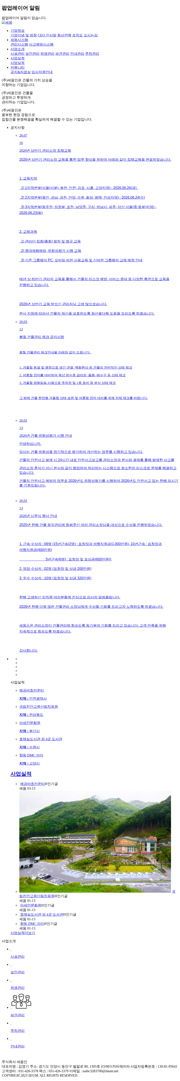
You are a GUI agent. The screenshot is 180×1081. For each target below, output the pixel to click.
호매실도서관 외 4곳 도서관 (41, 914)
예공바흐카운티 (32, 784)
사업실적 (18, 63)
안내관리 (77, 53)
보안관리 (32, 53)
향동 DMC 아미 (32, 924)
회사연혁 (64, 35)
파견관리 (62, 53)
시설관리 (18, 53)
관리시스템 (19, 44)
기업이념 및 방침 (24, 35)
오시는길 (91, 35)
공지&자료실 (21, 72)
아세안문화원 (30, 905)
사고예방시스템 (41, 44)
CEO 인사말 (47, 35)
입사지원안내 (42, 72)
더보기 (23, 933)
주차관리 (92, 53)
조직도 (77, 35)
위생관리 (47, 53)
